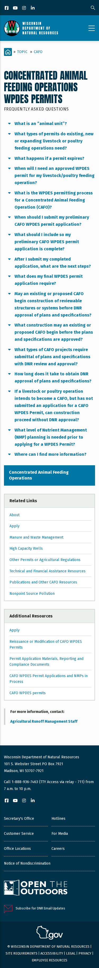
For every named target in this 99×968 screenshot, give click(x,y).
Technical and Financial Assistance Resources (48, 571)
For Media (59, 833)
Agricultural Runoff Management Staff (43, 721)
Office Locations (17, 848)
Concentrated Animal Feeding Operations (39, 475)
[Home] (31, 28)
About (15, 515)
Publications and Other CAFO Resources (43, 582)
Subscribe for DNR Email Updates (40, 908)
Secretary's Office (19, 818)
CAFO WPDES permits (28, 693)
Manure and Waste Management (36, 537)
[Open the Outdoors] (35, 888)
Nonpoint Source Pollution (32, 593)
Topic (22, 52)
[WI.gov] (49, 933)
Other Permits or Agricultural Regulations (45, 560)
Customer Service (19, 833)
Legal (71, 953)
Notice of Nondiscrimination (27, 863)
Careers (58, 848)
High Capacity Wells (26, 548)
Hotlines (58, 818)
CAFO (38, 52)
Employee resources (49, 960)
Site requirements (21, 953)
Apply (15, 526)
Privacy (84, 953)
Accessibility (51, 953)
